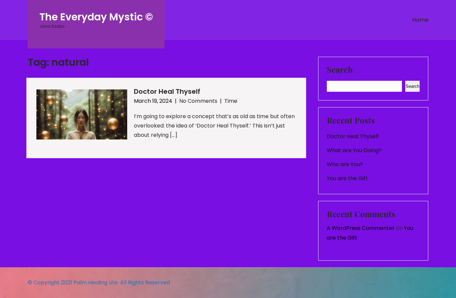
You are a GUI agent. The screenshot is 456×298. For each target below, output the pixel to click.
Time (230, 101)
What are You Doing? (354, 150)
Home (420, 20)
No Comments (198, 101)
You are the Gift (347, 178)
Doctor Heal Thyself (167, 91)
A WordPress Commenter (361, 228)
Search (340, 70)
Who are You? (345, 164)
